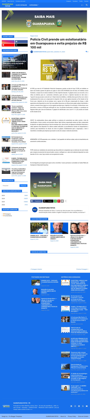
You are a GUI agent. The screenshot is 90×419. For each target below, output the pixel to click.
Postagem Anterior (36, 269)
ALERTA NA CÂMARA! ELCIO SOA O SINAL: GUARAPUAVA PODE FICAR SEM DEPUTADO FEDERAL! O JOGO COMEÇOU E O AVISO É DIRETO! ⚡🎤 (79, 342)
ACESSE (4, 1)
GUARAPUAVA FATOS (47, 208)
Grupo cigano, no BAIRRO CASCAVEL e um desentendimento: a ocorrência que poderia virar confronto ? (79, 389)
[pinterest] (79, 406)
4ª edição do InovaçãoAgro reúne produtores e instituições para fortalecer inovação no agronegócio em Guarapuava (79, 377)
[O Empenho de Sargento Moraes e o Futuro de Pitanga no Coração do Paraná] (6, 149)
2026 (15, 204)
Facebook (75, 1)
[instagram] (8, 41)
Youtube (86, 1)
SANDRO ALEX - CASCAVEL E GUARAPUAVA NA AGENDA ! (39, 236)
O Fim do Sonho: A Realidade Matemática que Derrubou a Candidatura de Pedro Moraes (19, 98)
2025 (15, 201)
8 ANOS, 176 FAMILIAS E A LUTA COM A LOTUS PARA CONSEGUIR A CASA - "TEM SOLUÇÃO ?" (19, 160)
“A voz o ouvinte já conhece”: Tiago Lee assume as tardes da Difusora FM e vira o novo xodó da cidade (19, 109)
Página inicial (34, 36)
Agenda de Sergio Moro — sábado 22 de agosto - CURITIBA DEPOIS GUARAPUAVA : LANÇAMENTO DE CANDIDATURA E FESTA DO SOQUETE (78, 240)
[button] (82, 5)
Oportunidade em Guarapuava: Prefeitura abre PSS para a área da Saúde (79, 366)
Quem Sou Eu (10, 1)
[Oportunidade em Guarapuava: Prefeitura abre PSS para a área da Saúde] (65, 366)
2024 (15, 198)
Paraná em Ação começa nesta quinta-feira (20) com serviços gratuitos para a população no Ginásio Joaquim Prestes (79, 355)
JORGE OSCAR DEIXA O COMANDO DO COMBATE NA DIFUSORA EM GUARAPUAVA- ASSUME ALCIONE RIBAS (19, 76)
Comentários (8, 215)
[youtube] (8, 45)
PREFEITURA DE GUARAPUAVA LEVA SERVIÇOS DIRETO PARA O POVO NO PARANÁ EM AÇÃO (79, 330)
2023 (15, 195)
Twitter (81, 1)
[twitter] (21, 45)
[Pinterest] (58, 201)
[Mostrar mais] (65, 201)
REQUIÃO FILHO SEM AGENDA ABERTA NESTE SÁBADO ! (57, 237)
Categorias (33, 5)
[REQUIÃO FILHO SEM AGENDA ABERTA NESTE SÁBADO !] (35, 291)
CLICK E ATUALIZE (21, 5)
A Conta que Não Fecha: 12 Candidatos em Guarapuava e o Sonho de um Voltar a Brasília (19, 87)
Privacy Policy (72, 416)
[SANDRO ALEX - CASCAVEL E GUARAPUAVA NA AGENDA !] (35, 282)
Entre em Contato (83, 416)
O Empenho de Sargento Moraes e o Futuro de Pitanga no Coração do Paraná (19, 150)
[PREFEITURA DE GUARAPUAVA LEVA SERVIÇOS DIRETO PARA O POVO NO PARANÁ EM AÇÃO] (65, 330)
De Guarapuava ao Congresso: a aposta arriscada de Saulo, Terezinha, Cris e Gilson (19, 139)
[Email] (62, 201)
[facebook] (21, 41)
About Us (63, 416)
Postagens (7, 214)
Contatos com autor (20, 1)
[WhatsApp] (55, 201)
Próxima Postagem (81, 269)
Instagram (68, 1)
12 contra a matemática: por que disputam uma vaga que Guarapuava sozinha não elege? (19, 171)
